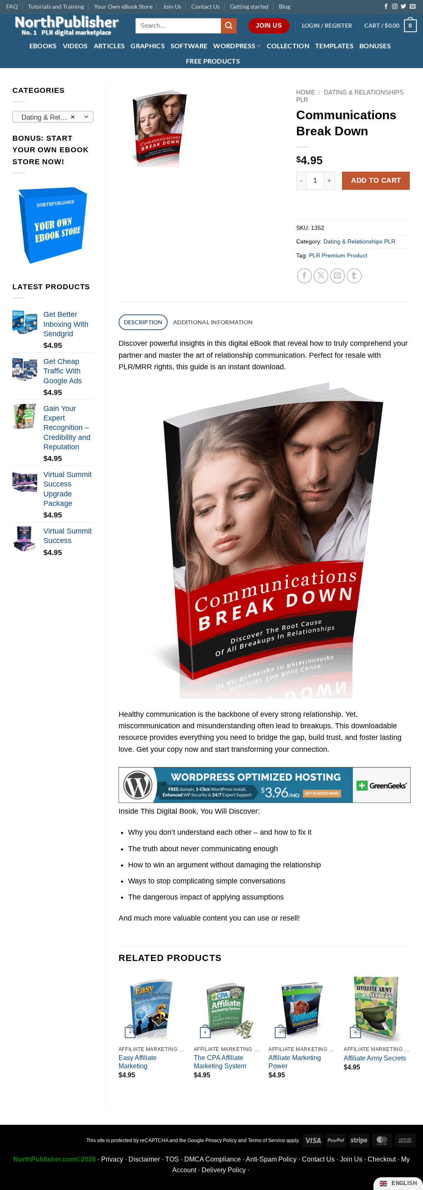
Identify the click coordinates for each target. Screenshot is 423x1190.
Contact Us (205, 6)
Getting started (249, 6)
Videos (75, 46)
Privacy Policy (221, 1140)
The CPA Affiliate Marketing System (220, 1062)
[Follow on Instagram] (394, 7)
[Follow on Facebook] (386, 7)
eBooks (43, 46)
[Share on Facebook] (304, 275)
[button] (327, 26)
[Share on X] (321, 275)
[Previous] (119, 1034)
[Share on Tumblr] (354, 275)
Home (305, 92)
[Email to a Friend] (337, 275)
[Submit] (229, 25)
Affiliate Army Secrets (375, 1058)
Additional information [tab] (213, 322)
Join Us (172, 6)
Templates (334, 46)
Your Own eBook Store (123, 6)
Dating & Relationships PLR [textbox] (52, 117)
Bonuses (375, 46)
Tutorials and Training (56, 6)
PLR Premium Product (338, 255)
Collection (288, 46)
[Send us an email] (412, 7)
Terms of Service (266, 1140)
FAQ (12, 6)
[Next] (410, 1034)
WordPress (234, 46)
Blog (284, 6)
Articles (109, 46)
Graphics (148, 46)
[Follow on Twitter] (403, 7)
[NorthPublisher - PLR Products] (64, 26)
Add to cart (376, 180)
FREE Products (213, 61)
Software (189, 46)
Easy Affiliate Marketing (138, 1062)
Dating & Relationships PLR (359, 241)
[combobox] (52, 117)
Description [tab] (143, 322)
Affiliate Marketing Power (295, 1062)
